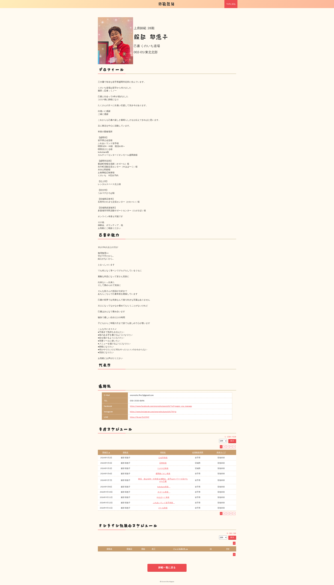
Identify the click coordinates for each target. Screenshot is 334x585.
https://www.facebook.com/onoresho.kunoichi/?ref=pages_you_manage (161, 406)
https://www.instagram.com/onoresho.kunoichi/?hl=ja (153, 411)
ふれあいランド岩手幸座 (164, 502)
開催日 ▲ (106, 452)
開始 (143, 549)
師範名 (125, 452)
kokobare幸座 (163, 487)
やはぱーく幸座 (163, 497)
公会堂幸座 (163, 457)
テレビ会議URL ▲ (180, 549)
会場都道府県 (197, 452)
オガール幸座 (163, 492)
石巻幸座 (163, 463)
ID (211, 549)
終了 (154, 549)
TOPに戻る (231, 4)
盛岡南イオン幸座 (163, 473)
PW (227, 549)
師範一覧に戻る (167, 567)
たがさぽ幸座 (162, 468)
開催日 (129, 549)
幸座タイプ (221, 452)
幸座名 (163, 452)
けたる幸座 (163, 508)
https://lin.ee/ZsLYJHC (139, 417)
